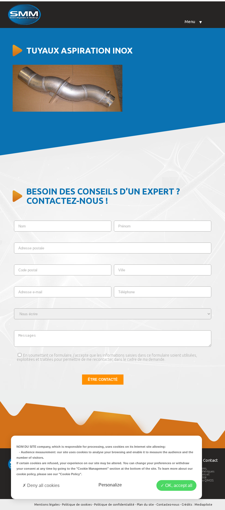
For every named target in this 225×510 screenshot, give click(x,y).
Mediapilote (203, 504)
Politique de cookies (77, 504)
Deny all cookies (43, 485)
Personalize (110, 485)
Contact (210, 460)
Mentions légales (47, 504)
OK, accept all (178, 485)
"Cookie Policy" (70, 474)
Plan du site (145, 504)
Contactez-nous (167, 504)
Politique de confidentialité (114, 504)
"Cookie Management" (92, 468)
